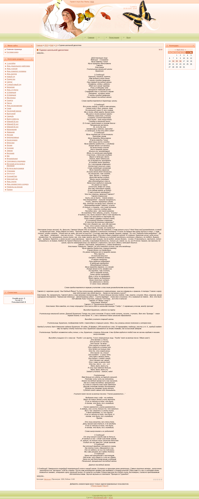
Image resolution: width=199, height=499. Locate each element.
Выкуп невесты (13, 119)
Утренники (11, 171)
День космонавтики (14, 106)
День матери (12, 74)
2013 (46, 45)
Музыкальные (12, 158)
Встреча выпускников (15, 168)
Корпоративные (13, 137)
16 (180, 61)
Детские (10, 135)
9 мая (9, 108)
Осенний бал (12, 176)
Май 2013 (180, 50)
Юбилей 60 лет (13, 127)
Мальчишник (12, 129)
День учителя (12, 69)
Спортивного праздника (16, 161)
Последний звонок (14, 111)
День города (11, 181)
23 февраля (11, 95)
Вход (128, 37)
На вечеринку (12, 140)
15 (177, 61)
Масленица (11, 98)
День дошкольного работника (18, 66)
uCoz (111, 497)
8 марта (10, 100)
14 (56, 45)
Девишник (11, 132)
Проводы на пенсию (15, 187)
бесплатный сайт (100, 497)
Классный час (12, 179)
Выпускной (11, 113)
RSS (92, 2)
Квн (8, 156)
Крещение (11, 87)
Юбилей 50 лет (13, 121)
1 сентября (11, 63)
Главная (91, 37)
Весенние (10, 153)
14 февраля (11, 92)
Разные (10, 189)
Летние (9, 145)
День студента (12, 90)
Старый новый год (14, 84)
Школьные (11, 174)
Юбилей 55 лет (13, 124)
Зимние (10, 151)
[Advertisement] (18, 242)
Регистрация (114, 37)
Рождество (11, 79)
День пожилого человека (16, 71)
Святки (9, 82)
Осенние (10, 148)
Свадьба (10, 116)
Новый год (11, 76)
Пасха (9, 103)
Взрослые (10, 143)
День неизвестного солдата (17, 184)
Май (51, 45)
